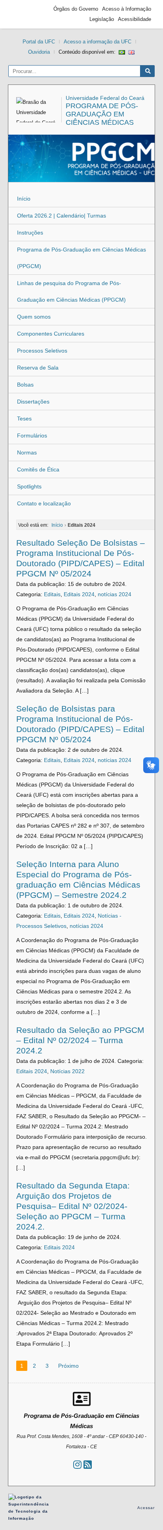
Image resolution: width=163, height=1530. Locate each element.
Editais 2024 (79, 594)
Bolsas (25, 384)
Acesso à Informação (126, 9)
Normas (27, 452)
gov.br (26, 14)
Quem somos (34, 317)
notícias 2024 (114, 594)
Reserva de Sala (38, 367)
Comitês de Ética (38, 469)
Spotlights (29, 486)
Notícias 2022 (67, 1071)
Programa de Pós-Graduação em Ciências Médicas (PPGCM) (81, 257)
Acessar (146, 1508)
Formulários (32, 435)
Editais (52, 594)
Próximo (68, 1366)
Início (23, 198)
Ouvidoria (39, 52)
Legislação (101, 19)
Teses (24, 418)
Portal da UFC (39, 42)
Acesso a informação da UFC (97, 42)
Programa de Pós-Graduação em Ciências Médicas (102, 114)
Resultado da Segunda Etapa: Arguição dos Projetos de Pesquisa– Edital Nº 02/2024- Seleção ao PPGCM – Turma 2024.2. (73, 1206)
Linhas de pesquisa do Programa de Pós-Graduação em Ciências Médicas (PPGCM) (71, 291)
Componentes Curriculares (50, 333)
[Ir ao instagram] (77, 1464)
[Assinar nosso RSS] (87, 1464)
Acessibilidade (134, 19)
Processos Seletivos (42, 350)
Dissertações (33, 401)
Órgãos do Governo (75, 9)
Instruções (30, 232)
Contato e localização (44, 503)
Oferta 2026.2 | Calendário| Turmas (61, 215)
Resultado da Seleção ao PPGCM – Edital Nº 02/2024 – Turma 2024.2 (80, 1040)
